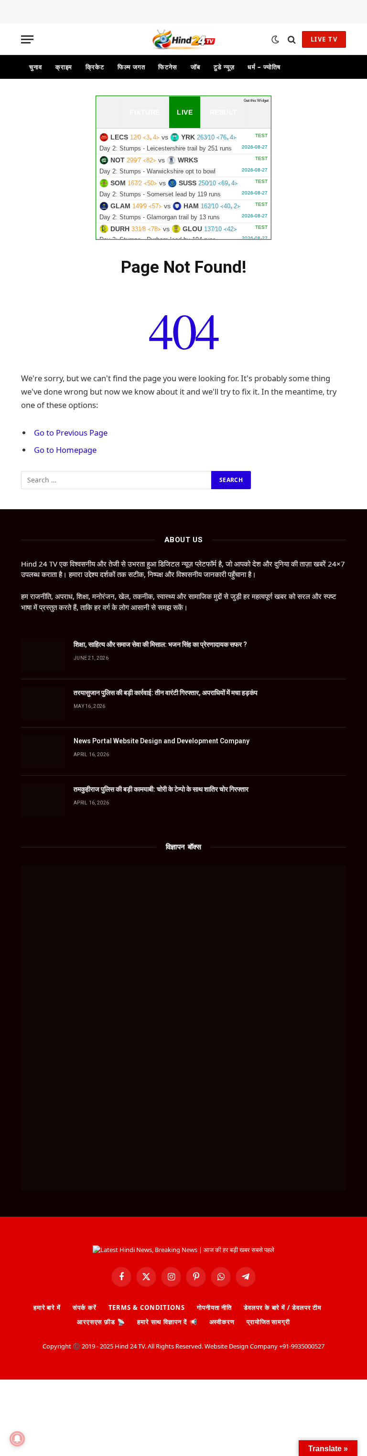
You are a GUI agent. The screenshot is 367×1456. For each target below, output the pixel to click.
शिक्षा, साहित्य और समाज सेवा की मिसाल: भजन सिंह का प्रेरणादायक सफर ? (160, 644)
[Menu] (27, 39)
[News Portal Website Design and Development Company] (43, 751)
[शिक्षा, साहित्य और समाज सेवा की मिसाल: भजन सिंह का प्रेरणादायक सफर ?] (43, 655)
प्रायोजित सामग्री (268, 1321)
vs (183, 142)
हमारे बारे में (47, 1307)
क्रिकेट (95, 67)
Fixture (145, 112)
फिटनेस (167, 67)
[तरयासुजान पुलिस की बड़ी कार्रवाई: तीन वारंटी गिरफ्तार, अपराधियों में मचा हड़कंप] (43, 703)
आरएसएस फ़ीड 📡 (101, 1321)
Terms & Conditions (146, 1307)
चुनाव (35, 67)
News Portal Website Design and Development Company (161, 741)
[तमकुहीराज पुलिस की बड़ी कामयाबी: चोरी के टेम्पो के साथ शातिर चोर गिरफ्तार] (43, 799)
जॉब (195, 67)
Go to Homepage (65, 449)
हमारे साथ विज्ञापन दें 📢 (167, 1321)
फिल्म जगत (131, 67)
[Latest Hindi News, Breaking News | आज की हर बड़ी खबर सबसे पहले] (183, 39)
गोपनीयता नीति (214, 1307)
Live (185, 112)
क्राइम (64, 67)
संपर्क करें (84, 1307)
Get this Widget (256, 100)
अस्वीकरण (222, 1321)
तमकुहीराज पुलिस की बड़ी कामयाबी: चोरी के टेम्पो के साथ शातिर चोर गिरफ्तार (161, 789)
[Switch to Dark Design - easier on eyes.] (275, 39)
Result (223, 112)
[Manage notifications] (17, 1438)
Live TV (324, 39)
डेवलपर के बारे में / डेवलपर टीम (283, 1307)
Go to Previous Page (71, 432)
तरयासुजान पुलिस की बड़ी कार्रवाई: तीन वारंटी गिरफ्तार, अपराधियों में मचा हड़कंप (166, 692)
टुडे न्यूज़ (224, 67)
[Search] (292, 39)
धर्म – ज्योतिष (264, 67)
